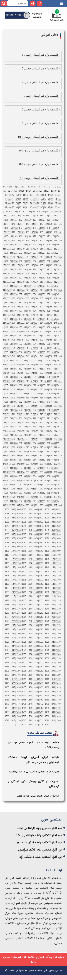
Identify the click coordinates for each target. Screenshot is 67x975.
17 (4, 186)
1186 (18, 584)
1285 (24, 625)
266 (36, 265)
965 (41, 497)
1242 (41, 608)
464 (46, 331)
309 (11, 277)
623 (4, 381)
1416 (18, 679)
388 (50, 306)
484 (11, 335)
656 (25, 393)
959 (11, 493)
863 (50, 464)
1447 (13, 691)
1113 (35, 555)
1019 (58, 517)
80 (9, 203)
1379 (58, 666)
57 (34, 199)
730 (29, 418)
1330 (53, 646)
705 (29, 410)
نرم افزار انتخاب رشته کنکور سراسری (39, 842)
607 (20, 377)
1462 (41, 700)
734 (11, 418)
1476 (18, 704)
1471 (47, 704)
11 (25, 186)
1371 (47, 662)
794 (22, 439)
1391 (47, 671)
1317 (13, 637)
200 (53, 244)
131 (25, 220)
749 (57, 426)
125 (53, 220)
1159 (58, 575)
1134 (30, 563)
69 (49, 203)
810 (6, 443)
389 (46, 306)
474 (57, 335)
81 (6, 203)
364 (46, 298)
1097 (13, 546)
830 (29, 451)
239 (46, 257)
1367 (13, 658)
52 (52, 199)
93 (20, 207)
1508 (7, 716)
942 (32, 489)
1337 (13, 646)
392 (32, 306)
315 (41, 282)
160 (6, 228)
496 (13, 340)
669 (22, 397)
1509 (58, 720)
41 (34, 195)
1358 (7, 654)
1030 (53, 522)
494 (22, 340)
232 (20, 253)
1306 (18, 633)
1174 (30, 580)
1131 (47, 563)
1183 (35, 584)
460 (6, 327)
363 (50, 298)
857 (20, 460)
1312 (41, 637)
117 (32, 215)
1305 (24, 633)
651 (48, 393)
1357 (13, 654)
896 (13, 472)
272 (9, 265)
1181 (47, 584)
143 (27, 224)
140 (41, 224)
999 (57, 509)
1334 (30, 646)
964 (46, 497)
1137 (13, 563)
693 (27, 406)
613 (50, 381)
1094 (30, 546)
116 (36, 215)
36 (52, 195)
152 (43, 228)
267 (32, 265)
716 (36, 414)
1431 (47, 687)
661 (60, 397)
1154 (30, 571)
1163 (35, 575)
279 (34, 269)
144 (22, 224)
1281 (47, 625)
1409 (58, 679)
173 (4, 232)
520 (18, 348)
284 (11, 269)
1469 (58, 704)
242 (32, 257)
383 (16, 302)
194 (22, 240)
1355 (24, 654)
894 (22, 472)
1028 (7, 517)
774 (57, 435)
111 (60, 215)
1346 (18, 650)
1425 (24, 683)
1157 (13, 571)
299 (57, 277)
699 (57, 410)
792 (32, 439)
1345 (24, 650)
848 (4, 455)
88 (38, 207)
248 (4, 257)
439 (46, 323)
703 (39, 410)
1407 (13, 675)
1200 (53, 592)
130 (29, 220)
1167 (13, 575)
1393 (35, 671)
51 (56, 199)
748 (4, 422)
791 (36, 439)
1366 (18, 658)
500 (53, 344)
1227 (13, 600)
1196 (18, 588)
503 (39, 344)
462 (55, 331)
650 (53, 393)
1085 (24, 542)
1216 (18, 596)
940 (41, 489)
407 (20, 311)
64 (9, 199)
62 (17, 199)
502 (43, 344)
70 (45, 203)
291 (36, 273)
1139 (58, 567)
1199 (58, 592)
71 (42, 203)
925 (53, 484)
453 (39, 327)
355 (29, 294)
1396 (18, 671)
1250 (53, 613)
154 (34, 228)
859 (11, 460)
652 (43, 393)
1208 (7, 592)
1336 (18, 646)
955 (29, 493)
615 (41, 381)
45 (20, 195)
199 (57, 244)
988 (50, 505)
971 (13, 497)
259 (11, 261)
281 (25, 269)
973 (4, 497)
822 (9, 447)
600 (53, 377)
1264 (30, 617)
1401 (47, 675)
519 (22, 348)
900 (53, 476)
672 (9, 397)
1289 (58, 629)
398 (4, 306)
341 (36, 290)
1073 (35, 538)
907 (20, 476)
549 (57, 360)
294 (22, 273)
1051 (47, 530)
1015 (24, 513)
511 (60, 348)
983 (16, 501)
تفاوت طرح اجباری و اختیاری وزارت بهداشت (34, 771)
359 (11, 294)
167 (32, 232)
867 (32, 464)
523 (4, 348)
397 (9, 306)
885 (6, 468)
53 (49, 199)
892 (32, 472)
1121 (47, 559)
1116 (18, 555)
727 (43, 418)
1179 (58, 584)
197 (9, 240)
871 (13, 464)
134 (11, 220)
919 (22, 480)
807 (20, 443)
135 (6, 220)
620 (18, 381)
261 (60, 265)
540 (41, 356)
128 (39, 220)
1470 (53, 704)
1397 (13, 671)
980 (29, 501)
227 (43, 253)
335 (6, 286)
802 (43, 443)
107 (19, 211)
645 (18, 389)
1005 (24, 509)
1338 (7, 646)
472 (9, 331)
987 (55, 505)
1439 (58, 691)
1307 (13, 633)
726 (48, 418)
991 (36, 505)
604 (34, 377)
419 (22, 315)
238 (50, 257)
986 (60, 505)
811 (60, 447)
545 (18, 356)
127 (43, 220)
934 (11, 484)
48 (9, 195)
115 (41, 215)
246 (13, 257)
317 (32, 282)
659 (11, 393)
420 (18, 315)
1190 (53, 588)
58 (31, 199)
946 (13, 489)
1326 (18, 642)
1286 (18, 625)
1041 (47, 526)
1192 (41, 588)
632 (20, 385)
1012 (41, 513)
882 (20, 468)
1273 (35, 621)
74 (31, 203)
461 (60, 331)
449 (57, 327)
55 (42, 199)
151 (48, 228)
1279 (58, 625)
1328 (7, 642)
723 (4, 414)
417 (32, 315)
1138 (7, 563)
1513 (35, 720)
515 (41, 348)
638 (50, 389)
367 (32, 298)
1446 (18, 691)
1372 (41, 662)
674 (57, 402)
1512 (41, 720)
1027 (13, 517)
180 (29, 236)
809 (11, 443)
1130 (53, 563)
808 (16, 443)
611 (60, 381)
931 (25, 484)
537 (55, 356)
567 (32, 364)
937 (55, 489)
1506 (18, 716)
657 (20, 393)
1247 (13, 608)
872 (9, 464)
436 (60, 323)
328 (39, 286)
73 (34, 203)
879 (34, 468)
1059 (58, 534)
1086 (18, 542)
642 (32, 389)
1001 (47, 509)
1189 (58, 588)
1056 (18, 530)
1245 (24, 608)
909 (11, 476)
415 (41, 315)
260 (6, 261)
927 (43, 484)
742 (32, 422)
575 (53, 369)
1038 (7, 522)
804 (34, 443)
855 (29, 460)
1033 (35, 522)
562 (55, 364)
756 (25, 426)
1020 (53, 517)
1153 (35, 571)
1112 (41, 555)
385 (6, 302)
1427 (13, 683)
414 (46, 315)
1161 (47, 575)
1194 (30, 588)
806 (25, 443)
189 (46, 240)
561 (60, 364)
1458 (7, 695)
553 (39, 360)
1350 (53, 654)
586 (60, 373)
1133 (35, 563)
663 (50, 397)
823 (4, 447)
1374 (30, 662)
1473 (35, 704)
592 (32, 373)
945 (18, 489)
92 (24, 207)
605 (29, 377)
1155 (24, 571)
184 (11, 236)
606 (25, 377)
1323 (35, 642)
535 (6, 352)
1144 (30, 567)
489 (46, 340)
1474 (30, 704)
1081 (47, 542)
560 (6, 360)
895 (18, 472)
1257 (13, 613)
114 (46, 215)
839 (46, 455)
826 (48, 451)
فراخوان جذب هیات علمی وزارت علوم (38, 795)
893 (27, 472)
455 (29, 327)
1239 (58, 608)
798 (4, 439)
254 (34, 261)
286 (60, 273)
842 (32, 455)
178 (39, 236)
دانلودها (59, 956)
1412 (41, 679)
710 (6, 410)
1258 (7, 613)
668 (27, 397)
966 (36, 497)
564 (46, 364)
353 (39, 294)
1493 (35, 712)
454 (34, 327)
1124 (30, 559)
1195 (24, 588)
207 (20, 244)
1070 (53, 538)
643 (27, 389)
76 (24, 203)
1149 (58, 571)
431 (25, 319)
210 (6, 244)
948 (4, 489)
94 (17, 207)
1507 (13, 716)
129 (34, 220)
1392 (41, 671)
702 (43, 410)
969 (22, 497)
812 (55, 447)
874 (57, 468)
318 (27, 282)
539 (46, 356)
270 (18, 265)
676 (48, 402)
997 (9, 505)
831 (25, 451)
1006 (18, 509)
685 (6, 402)
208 (16, 244)
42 (31, 195)
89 (34, 207)
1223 (35, 600)
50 (59, 199)
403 (39, 311)
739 (46, 422)
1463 (35, 700)
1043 (35, 526)
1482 (41, 708)
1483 (35, 708)
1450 (53, 695)
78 (17, 203)
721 (13, 414)
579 (34, 369)
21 (48, 191)
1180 (53, 584)
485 (6, 335)
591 (36, 373)
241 (36, 257)
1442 (41, 691)
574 (57, 369)
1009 (58, 513)
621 (13, 381)
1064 (30, 534)
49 (6, 195)
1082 (41, 542)
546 (13, 356)
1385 (24, 666)
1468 (7, 700)
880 (29, 468)
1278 (7, 621)
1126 (18, 559)
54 (45, 199)
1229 (58, 604)
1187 (13, 584)
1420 (53, 683)
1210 (53, 596)
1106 (18, 551)
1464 (30, 700)
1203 (35, 592)
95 (13, 207)
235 (6, 253)
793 (27, 439)
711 (60, 414)
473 (4, 331)
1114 (30, 555)
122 (9, 215)
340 (41, 290)
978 (39, 501)
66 (59, 203)
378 (39, 302)
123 (4, 215)
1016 (18, 513)
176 (48, 236)
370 (18, 298)
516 (36, 348)
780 (29, 435)
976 (48, 501)
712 (55, 414)
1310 (53, 637)
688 (50, 406)
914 (46, 480)
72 (38, 203)
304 (34, 277)
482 (20, 335)
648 (4, 389)
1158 (7, 571)
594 (22, 373)
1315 (24, 637)
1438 (7, 687)
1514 (30, 720)
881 (25, 468)
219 (22, 249)
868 (27, 464)
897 (9, 472)
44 (24, 195)
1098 (7, 546)
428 (39, 319)
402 (43, 311)
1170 (53, 580)
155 (29, 228)
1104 (30, 551)
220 (18, 249)
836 (60, 455)
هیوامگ (17, 956)
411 (60, 315)
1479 (58, 708)
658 (16, 393)
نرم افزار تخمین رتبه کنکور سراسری (40, 849)
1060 (53, 534)
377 (43, 302)
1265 (24, 617)
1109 (58, 555)
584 (11, 369)
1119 (58, 559)
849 (57, 460)
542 (32, 356)
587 (55, 373)
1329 (58, 646)
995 (18, 505)
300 (53, 277)
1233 (35, 604)
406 (25, 311)
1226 (18, 600)
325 (53, 286)
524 (57, 352)
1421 (47, 683)
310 (6, 277)
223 (4, 249)
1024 (30, 517)
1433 (35, 687)
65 (6, 199)
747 (9, 422)
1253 (35, 613)
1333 (35, 646)
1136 (18, 563)
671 (13, 397)
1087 (13, 542)
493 (27, 340)
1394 (30, 671)
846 (13, 455)
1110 (53, 555)
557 (20, 360)
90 (31, 207)
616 (36, 381)
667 (32, 397)
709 (11, 410)
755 (29, 426)
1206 (18, 592)
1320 (53, 642)
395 (18, 306)
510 (6, 344)
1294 (30, 629)
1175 (24, 580)
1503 (35, 716)
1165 (24, 575)
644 (22, 389)
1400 (53, 675)
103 (38, 211)
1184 (30, 584)
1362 (41, 658)
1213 (35, 596)
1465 (24, 700)
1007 (13, 509)
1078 (7, 538)
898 (4, 472)
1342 (41, 650)
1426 (18, 683)
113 (50, 215)
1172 (41, 580)
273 (4, 265)
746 (13, 422)
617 (32, 381)
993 (27, 505)
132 (20, 220)
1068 (7, 534)
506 (25, 344)
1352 (41, 654)
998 (4, 505)
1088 (7, 542)
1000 (53, 509)
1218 (7, 596)
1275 (24, 621)
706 (25, 410)
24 (37, 191)
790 (41, 439)
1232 (41, 604)
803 (39, 443)
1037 (13, 522)
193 (27, 240)
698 (4, 406)
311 (60, 282)
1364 (30, 658)
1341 (47, 650)
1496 (18, 712)
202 (43, 244)
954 (34, 493)
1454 (30, 695)
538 (50, 356)
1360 (53, 658)
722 (9, 414)
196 (13, 240)
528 (39, 352)
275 (53, 269)
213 (50, 249)
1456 (18, 695)
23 (41, 191)
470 (18, 331)
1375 (24, 662)
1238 (7, 604)
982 (20, 501)
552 (43, 360)
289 (46, 273)
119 (22, 215)
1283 (35, 625)
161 (60, 232)
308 (16, 277)
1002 (41, 509)
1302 (41, 633)
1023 (35, 517)
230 (29, 253)
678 (39, 402)
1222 (41, 600)
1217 (13, 596)
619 (22, 381)
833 (16, 451)
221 (13, 249)
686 (60, 406)
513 (50, 348)
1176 (18, 580)
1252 (41, 613)
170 (18, 232)
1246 (18, 608)
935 (6, 484)
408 (16, 311)
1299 (58, 633)
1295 (24, 629)
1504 (30, 716)
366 (36, 298)
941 (36, 489)
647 (9, 389)
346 (13, 290)
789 (46, 439)
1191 (47, 588)
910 (6, 476)
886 (60, 472)
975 (53, 501)
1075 (24, 538)
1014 (30, 513)
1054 (30, 530)
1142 (41, 567)
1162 (41, 575)
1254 (30, 613)
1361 (47, 658)
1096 (18, 546)
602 (43, 377)
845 (18, 455)
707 (20, 410)
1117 (13, 555)
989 (46, 505)
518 (27, 348)
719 (22, 414)
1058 (7, 530)
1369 (58, 662)
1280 (53, 625)
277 (43, 269)
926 (48, 484)
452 (43, 327)
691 (36, 406)
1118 (7, 555)
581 (25, 369)
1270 (53, 621)
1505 (24, 716)
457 (20, 327)
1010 (53, 513)
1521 (35, 724)
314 (46, 282)
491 (36, 340)
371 (13, 298)
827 (43, 451)
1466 (18, 700)
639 (46, 389)
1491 (47, 712)
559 (11, 360)
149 (57, 228)
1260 (53, 617)
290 (41, 273)
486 (60, 340)
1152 (41, 571)
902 (43, 476)
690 (41, 406)
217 (32, 249)
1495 (24, 712)
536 (60, 356)
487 (55, 340)
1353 (35, 654)
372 (9, 298)
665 (41, 397)
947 (9, 489)
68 (52, 203)
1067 (13, 534)
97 (6, 207)
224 (57, 253)
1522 (30, 724)
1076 (18, 538)
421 (13, 315)
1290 (53, 629)
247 (9, 257)
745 (18, 422)
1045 (24, 526)
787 (55, 439)
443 (27, 323)
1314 (30, 637)
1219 (58, 600)
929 (34, 484)
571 (13, 364)
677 (43, 402)
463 (50, 331)
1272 (41, 621)
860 (6, 460)
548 (4, 356)
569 (22, 364)
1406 (18, 675)
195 (18, 240)
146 (13, 224)
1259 (58, 617)
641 (36, 389)
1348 (7, 650)
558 (16, 360)
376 (48, 302)
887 (55, 472)
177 (43, 236)
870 (18, 464)
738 (50, 422)
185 (6, 236)
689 (46, 406)
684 (11, 402)
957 (20, 493)
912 (55, 480)
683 (16, 402)
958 (16, 493)
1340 (53, 650)
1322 (41, 642)
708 (16, 410)
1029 (58, 522)
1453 (35, 695)
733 (16, 418)
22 (45, 191)
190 (41, 240)
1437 (13, 687)
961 (60, 497)
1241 (47, 608)
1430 (53, 687)
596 (13, 373)
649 (57, 393)
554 (34, 360)
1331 (47, 646)
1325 (24, 642)
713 (50, 414)
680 (29, 402)
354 (34, 294)
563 (50, 364)
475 (53, 335)
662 (55, 397)
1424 (30, 683)
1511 (47, 720)
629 (34, 385)
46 (17, 195)
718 (27, 414)
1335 (24, 646)
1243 (35, 608)
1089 (58, 546)
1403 (35, 675)
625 (53, 385)
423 (4, 315)
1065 (24, 534)
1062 (41, 534)
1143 (35, 567)
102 (43, 211)
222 (9, 249)
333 (16, 286)
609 (11, 377)
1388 (7, 666)
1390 (53, 671)
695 (18, 406)
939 (46, 489)
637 (55, 389)
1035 (24, 522)
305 (29, 277)
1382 (41, 666)
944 (22, 489)
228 (39, 253)
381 (25, 302)
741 (36, 422)
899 (57, 476)
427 (43, 319)
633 (16, 385)
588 (50, 373)
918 (27, 480)
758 (16, 426)
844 (22, 455)
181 (25, 236)
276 (48, 269)
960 (6, 493)
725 (53, 418)
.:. (41, 55)
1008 (7, 509)
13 (18, 186)
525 (53, 352)
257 (20, 261)
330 (29, 286)
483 (16, 335)
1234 (30, 604)
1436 (18, 687)
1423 (35, 683)
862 (55, 464)
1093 (35, 546)
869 (22, 464)
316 (36, 282)
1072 (41, 538)
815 (41, 447)
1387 (13, 666)
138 (50, 224)
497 (9, 340)
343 (27, 290)
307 (20, 277)
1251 (47, 613)
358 (16, 294)
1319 (58, 642)
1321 (47, 642)
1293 (35, 629)
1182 (41, 584)
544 (22, 356)
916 (36, 480)
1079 (58, 542)
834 (11, 451)
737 (55, 422)
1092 (41, 546)
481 (25, 335)
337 (55, 290)
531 (25, 352)
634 (11, 385)
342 (32, 290)
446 (13, 323)
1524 (18, 724)
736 (60, 422)
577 (43, 369)
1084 (30, 542)
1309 (58, 637)
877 (43, 468)
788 (50, 439)
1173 (35, 580)
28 (23, 191)
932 (20, 484)
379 (34, 302)
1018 (7, 513)
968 (27, 497)
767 (32, 431)
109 (10, 211)
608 (16, 377)
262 (55, 265)
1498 (7, 712)
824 (57, 451)
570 (18, 364)
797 (9, 439)
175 (53, 236)
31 (12, 191)
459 (11, 327)
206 (25, 244)
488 (50, 340)
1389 (58, 671)
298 (4, 273)
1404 (30, 675)
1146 (18, 567)
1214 (30, 596)
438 (50, 323)
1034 (30, 522)
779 (34, 435)
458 (16, 327)
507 (20, 344)
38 (45, 195)
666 (36, 397)
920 (18, 480)
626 (48, 385)
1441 (47, 691)
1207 (13, 592)
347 (9, 290)
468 (27, 331)
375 (53, 302)
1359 (58, 658)
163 (50, 232)
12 (22, 186)
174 (57, 236)
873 (4, 464)
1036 (18, 522)
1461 (47, 700)
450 (53, 327)
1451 (47, 695)
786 (60, 439)
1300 (53, 633)
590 (41, 373)
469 (22, 331)
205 (29, 244)
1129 (58, 563)
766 (36, 431)
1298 (7, 629)
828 (39, 451)
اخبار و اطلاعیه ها (34, 956)
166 (36, 232)
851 (48, 460)
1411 (47, 679)
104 (33, 211)
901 (48, 476)
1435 (24, 687)
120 (18, 215)
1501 (47, 716)
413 (50, 315)
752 (43, 426)
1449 (58, 695)
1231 (47, 604)
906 (25, 476)
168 (27, 232)
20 (52, 191)
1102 (41, 551)
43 (27, 195)
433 (16, 319)
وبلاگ (49, 956)
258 (16, 261)
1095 (24, 546)
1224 (30, 600)
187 (55, 240)
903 (39, 476)
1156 (18, 571)
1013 (35, 513)
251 (48, 261)
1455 (24, 695)
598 (4, 373)
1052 (41, 530)
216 (36, 249)
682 (20, 402)
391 (36, 306)
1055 (24, 530)
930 (29, 484)
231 (25, 253)
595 (18, 373)
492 (32, 340)
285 (6, 269)
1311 (47, 637)
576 (48, 369)
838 (50, 455)
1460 (53, 700)
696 (13, 406)
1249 (58, 613)
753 (39, 426)
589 (46, 373)
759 (11, 426)
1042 (41, 526)
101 (47, 211)
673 (4, 397)
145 (18, 224)
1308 (7, 633)
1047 (13, 526)
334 (11, 286)
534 (11, 352)
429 (34, 319)
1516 (18, 720)
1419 (58, 683)
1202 (41, 592)
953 (39, 493)
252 (43, 261)
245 (18, 257)
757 (20, 426)
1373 (35, 662)
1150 (53, 571)
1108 (7, 551)
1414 (30, 679)
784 (11, 435)
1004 (30, 509)
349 (57, 294)
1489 (58, 712)
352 (43, 294)
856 (25, 460)
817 (32, 447)
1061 (47, 534)
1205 (24, 592)
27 (27, 191)
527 (43, 352)
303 (39, 277)
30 (16, 191)
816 (36, 447)
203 (39, 244)
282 (20, 269)
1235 (24, 604)
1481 (47, 708)
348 (4, 290)
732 (20, 418)
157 (20, 228)
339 (46, 290)
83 (56, 207)
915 (41, 480)
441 (36, 323)
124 (57, 220)
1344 (30, 650)
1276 (18, 621)
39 (42, 195)
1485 (24, 708)
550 (53, 360)
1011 (47, 513)
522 (9, 348)
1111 (47, 555)
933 (16, 484)
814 (46, 447)
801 (48, 443)
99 (56, 211)
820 (18, 447)
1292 (41, 629)
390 (41, 306)
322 (9, 282)
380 (29, 302)
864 (46, 464)
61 (20, 199)
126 (48, 220)
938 (50, 489)
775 (53, 435)
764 (46, 431)
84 (52, 207)
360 (6, 294)
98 (60, 211)
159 (11, 228)
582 (20, 369)
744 (22, 422)
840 (41, 455)
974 (57, 501)
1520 (41, 724)
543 (27, 356)
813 (50, 447)
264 (46, 265)
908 (16, 476)
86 (45, 207)
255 (29, 261)
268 (27, 265)
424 (57, 319)
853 (39, 460)
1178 (7, 580)
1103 (35, 551)
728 (39, 418)
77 (20, 203)
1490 (53, 712)
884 (11, 468)
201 (48, 244)
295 (18, 273)
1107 (13, 551)
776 (48, 435)
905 (29, 476)
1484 (30, 708)
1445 (24, 691)
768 (27, 431)
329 (34, 286)
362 (55, 298)
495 (18, 340)
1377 (13, 662)
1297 (13, 629)
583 (16, 369)
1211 (47, 596)
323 (4, 282)
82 (59, 207)
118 (27, 215)
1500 (53, 716)
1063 (35, 534)
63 (13, 199)
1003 (35, 509)
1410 (53, 679)
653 (39, 393)
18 (59, 191)
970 (18, 497)
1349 (58, 654)
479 (34, 335)
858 (16, 460)
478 (39, 335)
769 (22, 431)
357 (20, 294)
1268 (7, 617)
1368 (7, 658)
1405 (24, 675)
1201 (47, 592)
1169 (58, 580)
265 (41, 265)
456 (25, 327)
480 (29, 335)
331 (25, 286)
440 (41, 323)
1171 (47, 580)
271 (13, 265)
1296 (18, 629)
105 (29, 211)
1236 (18, 604)
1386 (18, 666)
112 (55, 215)
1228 (7, 600)
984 (11, 501)
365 (41, 298)
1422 (41, 683)
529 (34, 352)
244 (22, 257)
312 (55, 282)
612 (55, 381)
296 (13, 273)
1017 (13, 513)
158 (16, 228)
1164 (30, 575)
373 (4, 298)
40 (38, 195)
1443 (35, 691)
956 (25, 493)
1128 (7, 559)
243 (27, 257)
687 (55, 406)
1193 (35, 588)
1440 (53, 691)
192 (32, 240)
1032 (41, 522)
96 (9, 207)
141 (36, 224)
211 (60, 249)
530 (29, 352)
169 (22, 232)
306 (25, 277)
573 (4, 364)
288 (50, 273)
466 (36, 331)
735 (6, 418)
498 (4, 340)
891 (36, 472)
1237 (13, 604)
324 (57, 286)
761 (60, 431)
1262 (41, 617)
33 (5, 191)
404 (34, 311)
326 (48, 286)
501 (48, 344)
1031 (47, 522)
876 (48, 468)
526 (48, 352)
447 (9, 323)
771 (13, 431)
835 (6, 451)
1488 (7, 708)
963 (50, 497)
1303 (35, 633)
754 (34, 426)
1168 (7, 575)
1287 (13, 625)
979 (34, 501)
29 (20, 191)
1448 (7, 691)
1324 (30, 642)
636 (60, 389)
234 (11, 253)
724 (57, 418)
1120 (53, 559)
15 (11, 186)
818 (27, 447)
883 (16, 468)
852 (43, 460)
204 (34, 244)
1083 (35, 542)
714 (46, 414)
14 (15, 186)
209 (11, 244)
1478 (7, 704)
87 (42, 207)
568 (27, 364)
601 (48, 377)
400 (53, 311)
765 (41, 431)
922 (9, 480)
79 (13, 203)
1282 (41, 625)
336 (60, 290)
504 (34, 344)
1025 (24, 517)
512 (55, 348)
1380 (53, 666)
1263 (35, 617)
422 (9, 315)
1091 (47, 546)
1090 (53, 546)
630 (29, 385)
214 (46, 249)
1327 (13, 642)
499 (57, 344)
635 (6, 385)
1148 (7, 567)
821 (13, 447)
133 (16, 220)
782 (20, 435)
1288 (7, 625)
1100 (53, 551)
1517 (13, 720)
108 (15, 211)
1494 (30, 712)
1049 (58, 530)
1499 (58, 716)
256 (25, 261)
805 (29, 443)
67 (56, 203)
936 (60, 489)
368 (27, 298)
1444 (30, 691)
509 (11, 344)
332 (20, 286)
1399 (58, 675)
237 (55, 257)
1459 (58, 700)
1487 (13, 708)
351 (48, 294)
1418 (7, 679)
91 (27, 207)
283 (16, 269)
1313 (35, 637)
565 (41, 364)
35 (56, 195)
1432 (41, 687)
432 (20, 319)
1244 (30, 608)
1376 (18, 662)
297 (9, 273)
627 (43, 385)
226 (48, 253)
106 (24, 211)
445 (18, 323)
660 (6, 393)
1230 (53, 604)
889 (46, 472)
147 (9, 224)
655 (29, 393)
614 (46, 381)
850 (53, 460)
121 (13, 215)
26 (30, 191)
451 (48, 327)
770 (18, 431)
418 (27, 315)
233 (16, 253)
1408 (7, 675)
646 (13, 389)
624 (57, 385)
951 (48, 493)
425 (53, 319)
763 (50, 431)
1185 (24, 584)
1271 (47, 621)
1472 (41, 704)
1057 (13, 530)
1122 (41, 559)
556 (25, 360)
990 (41, 505)
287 (55, 273)
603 (39, 377)
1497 (13, 712)
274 (57, 269)
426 (48, 319)
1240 (53, 608)
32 (9, 191)
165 (41, 232)
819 (22, 447)
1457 (13, 695)
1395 (24, 671)
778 (39, 435)
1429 (58, 687)
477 (43, 335)
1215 (24, 596)
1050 (53, 530)
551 (48, 360)
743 (27, 422)
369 (22, 298)
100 (52, 211)
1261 (47, 617)
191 (36, 240)
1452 (41, 695)
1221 (47, 600)
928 (39, 484)
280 (29, 269)
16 (7, 186)
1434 (30, 687)
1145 (24, 567)
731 (25, 418)
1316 (18, 637)
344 (22, 290)
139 (46, 224)
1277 (13, 621)
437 (55, 323)
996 (13, 505)
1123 (35, 559)
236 (60, 257)
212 (55, 249)
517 (32, 348)
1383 (35, 666)
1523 (24, 724)
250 (53, 261)
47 (13, 195)
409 (11, 311)
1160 (53, 575)
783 (16, 435)
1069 (58, 538)
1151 (47, 571)
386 (60, 306)
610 (6, 377)
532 (20, 352)
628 (39, 385)
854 (34, 460)
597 (9, 373)
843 (27, 455)
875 (53, 468)
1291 (47, 629)
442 (32, 323)
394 (22, 306)
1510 (53, 720)
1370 (53, 662)
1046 (18, 526)
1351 (47, 654)
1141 (47, 567)
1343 (35, 650)
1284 (30, 625)
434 (11, 319)
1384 (30, 666)
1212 (41, 596)
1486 (18, 708)
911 (60, 480)
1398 (7, 671)
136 (60, 224)
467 (32, 331)
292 (32, 273)
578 (39, 369)
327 (43, 286)
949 (57, 493)
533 (16, 352)
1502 (41, 716)
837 (55, 455)
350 (53, 294)
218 (27, 249)
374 (57, 302)
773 (4, 431)
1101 (47, 551)
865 (41, 464)
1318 (7, 637)
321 (13, 282)
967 (32, 497)
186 (60, 240)
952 (43, 493)
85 (49, 207)
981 (25, 501)
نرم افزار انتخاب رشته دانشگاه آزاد (40, 857)
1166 (18, 575)
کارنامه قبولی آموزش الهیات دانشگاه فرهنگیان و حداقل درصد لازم (33, 760)
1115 (24, 555)
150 (53, 228)
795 (18, 439)
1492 (41, 712)
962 (55, 497)
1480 (53, 708)
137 (55, 224)
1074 (30, 538)
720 (18, 414)
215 (41, 249)
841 (36, 455)
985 (6, 501)
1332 (41, 646)
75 (27, 203)
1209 (58, 596)
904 (34, 476)
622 (9, 381)
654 (34, 393)
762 (55, 431)
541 (36, 356)
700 (53, 410)
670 (18, 397)
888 (50, 472)
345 (18, 290)
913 (50, 480)
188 (50, 240)
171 (13, 232)
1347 (13, 650)
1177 (13, 580)
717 (32, 414)
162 (55, 232)
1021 (47, 517)
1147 (13, 567)
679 (34, 402)
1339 (58, 650)
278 (39, 269)
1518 (7, 720)
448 (4, 323)
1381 (47, 666)
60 (24, 199)
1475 (24, 704)
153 (39, 228)
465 (41, 331)
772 (9, 431)
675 (53, 402)
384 (11, 302)
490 (41, 340)
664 (46, 397)
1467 (13, 700)
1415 (24, 679)
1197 (13, 588)
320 (18, 282)
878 (39, 468)
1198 (7, 588)
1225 (24, 600)
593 (27, 373)
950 (53, 493)
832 (20, 451)
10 (29, 186)
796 (13, 439)
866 (36, 464)
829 (34, 451)
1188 (7, 584)
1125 (24, 559)
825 (53, 451)
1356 (18, 654)
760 (6, 426)
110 (6, 211)
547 (9, 356)
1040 (53, 526)
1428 (7, 683)
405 (29, 311)
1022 (41, 517)
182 (20, 236)
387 (55, 306)
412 (55, 315)
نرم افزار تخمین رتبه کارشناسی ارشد (39, 828)
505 (29, 344)
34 (59, 195)
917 (32, 480)
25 (34, 191)
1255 (24, 613)
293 (27, 273)
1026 (18, 517)
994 (22, 505)
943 (27, 489)
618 (27, 381)
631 (25, 385)
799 (57, 443)
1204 (30, 592)
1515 (24, 720)
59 (27, 199)
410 (6, 311)
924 (57, 484)
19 (55, 191)
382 (20, 302)
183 (16, 236)
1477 (13, 704)
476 (48, 335)
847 (9, 455)
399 (57, 311)
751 (48, 426)
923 (4, 480)
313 (50, 282)
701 (48, 410)
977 (43, 501)
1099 (58, 551)
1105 (24, 551)
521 (13, 348)
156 (25, 228)
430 (29, 319)
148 (4, 224)
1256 (18, 613)
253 (39, 261)
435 (6, 319)
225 (53, 253)
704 (34, 410)
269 (22, 265)
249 (57, 261)
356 (25, 294)
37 (49, 195)
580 (29, 369)
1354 (30, 654)
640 (41, 389)
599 (57, 377)
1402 (41, 675)
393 (27, 306)
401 (48, 311)
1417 (13, 679)
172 (9, 232)
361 (60, 298)
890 (41, 472)
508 (16, 344)
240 (41, 257)
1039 (58, 526)
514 (46, 348)
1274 (30, 621)
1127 (13, 559)
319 (22, 282)
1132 (41, 563)
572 (9, 364)
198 (4, 240)
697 (9, 406)
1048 (7, 526)
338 (50, 290)
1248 (7, 608)
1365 (24, 658)
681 (25, 402)
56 (38, 199)
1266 (18, 617)
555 (29, 360)
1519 (47, 724)
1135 (24, 563)
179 (34, 236)
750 (53, 426)
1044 (30, 526)
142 (32, 224)
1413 (35, 679)
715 (41, 414)
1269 (58, 621)
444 (22, 323)
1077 (13, 538)
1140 (53, 567)
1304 (30, 633)
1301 (47, 633)
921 (13, 480)
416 (36, 315)
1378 (7, 662)
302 (43, 277)
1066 (18, 534)
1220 (53, 600)
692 (32, 406)
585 (6, 369)
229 (34, 253)
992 (32, 505)
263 (50, 265)
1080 (53, 542)
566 (36, 364)
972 (9, 497)
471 (13, 331)
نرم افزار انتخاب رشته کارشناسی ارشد (39, 835)
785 (6, 435)
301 (48, 277)
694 (22, 406)
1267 (13, 617)
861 (60, 464)
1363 (35, 658)
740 (41, 422)
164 (46, 232)
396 (13, 306)
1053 (35, 530)
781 (25, 435)
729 (34, 418)
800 (53, 443)
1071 (47, 538)
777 (43, 435)
